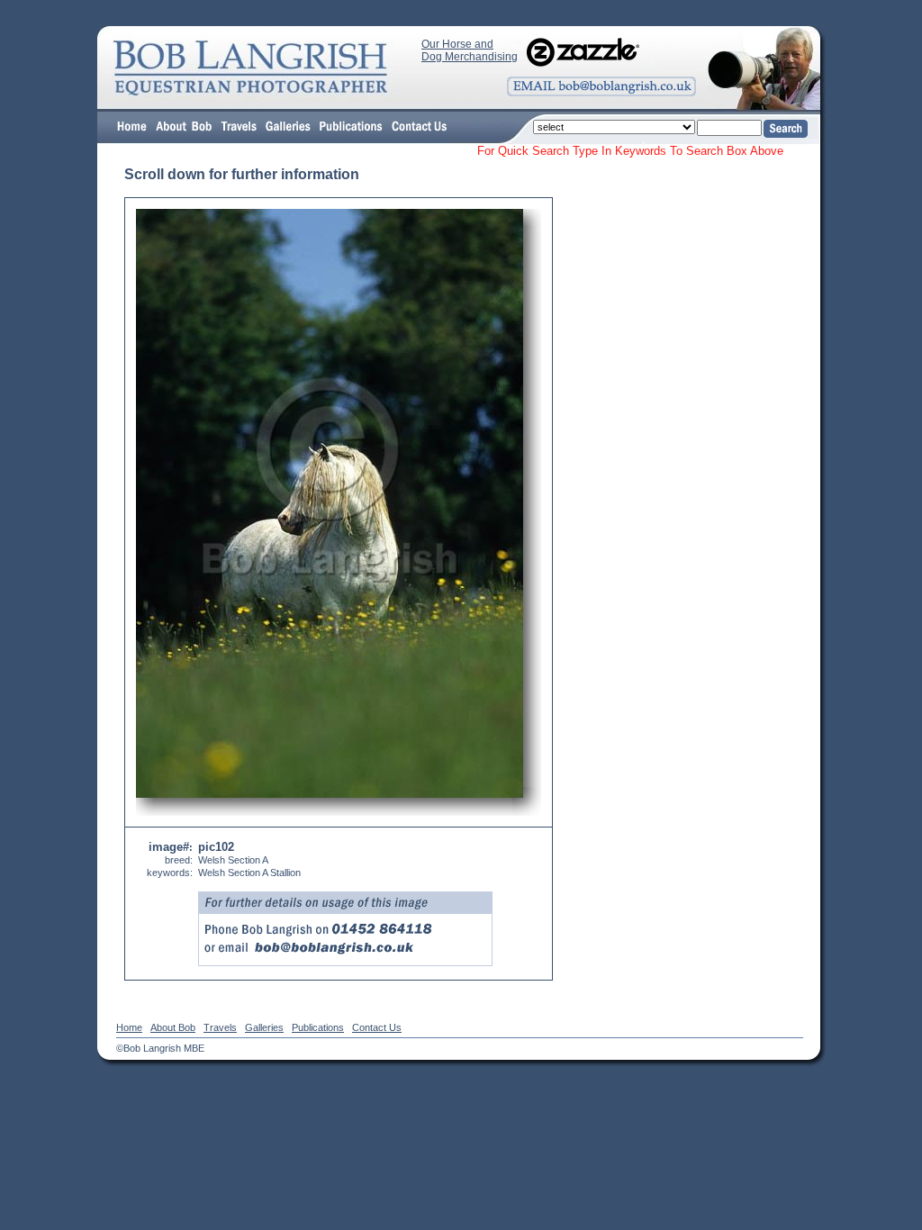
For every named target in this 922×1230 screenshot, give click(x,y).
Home (129, 1027)
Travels (220, 1027)
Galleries (264, 1027)
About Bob (172, 1027)
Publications (318, 1027)
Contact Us (377, 1027)
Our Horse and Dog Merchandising (469, 50)
